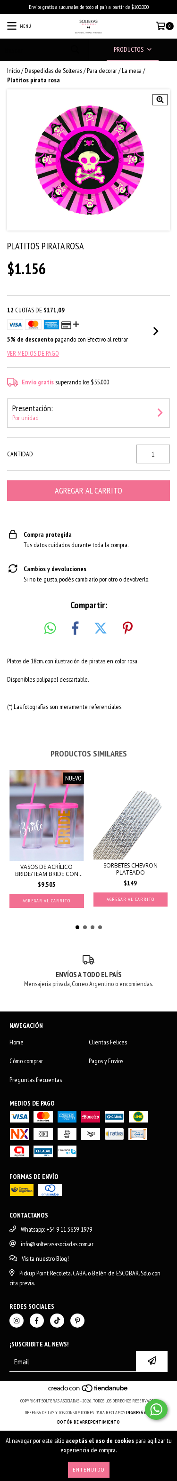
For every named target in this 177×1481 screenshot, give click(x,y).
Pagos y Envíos (106, 1061)
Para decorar (102, 70)
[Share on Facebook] (75, 628)
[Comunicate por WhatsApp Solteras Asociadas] (156, 1409)
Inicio (13, 70)
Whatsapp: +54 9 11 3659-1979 (56, 1229)
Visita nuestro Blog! (45, 1258)
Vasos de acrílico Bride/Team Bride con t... (46, 870)
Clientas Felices (108, 1042)
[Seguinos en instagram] (16, 1321)
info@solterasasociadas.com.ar (57, 1244)
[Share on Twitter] (101, 628)
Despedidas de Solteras (53, 70)
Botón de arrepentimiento (88, 1422)
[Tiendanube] (88, 1391)
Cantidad (20, 454)
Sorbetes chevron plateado (130, 869)
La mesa (132, 70)
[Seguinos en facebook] (37, 1321)
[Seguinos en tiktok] (57, 1321)
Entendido (89, 1469)
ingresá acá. (139, 1412)
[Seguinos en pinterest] (77, 1321)
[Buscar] (74, 49)
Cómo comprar (26, 1061)
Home (16, 1042)
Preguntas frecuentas (35, 1079)
